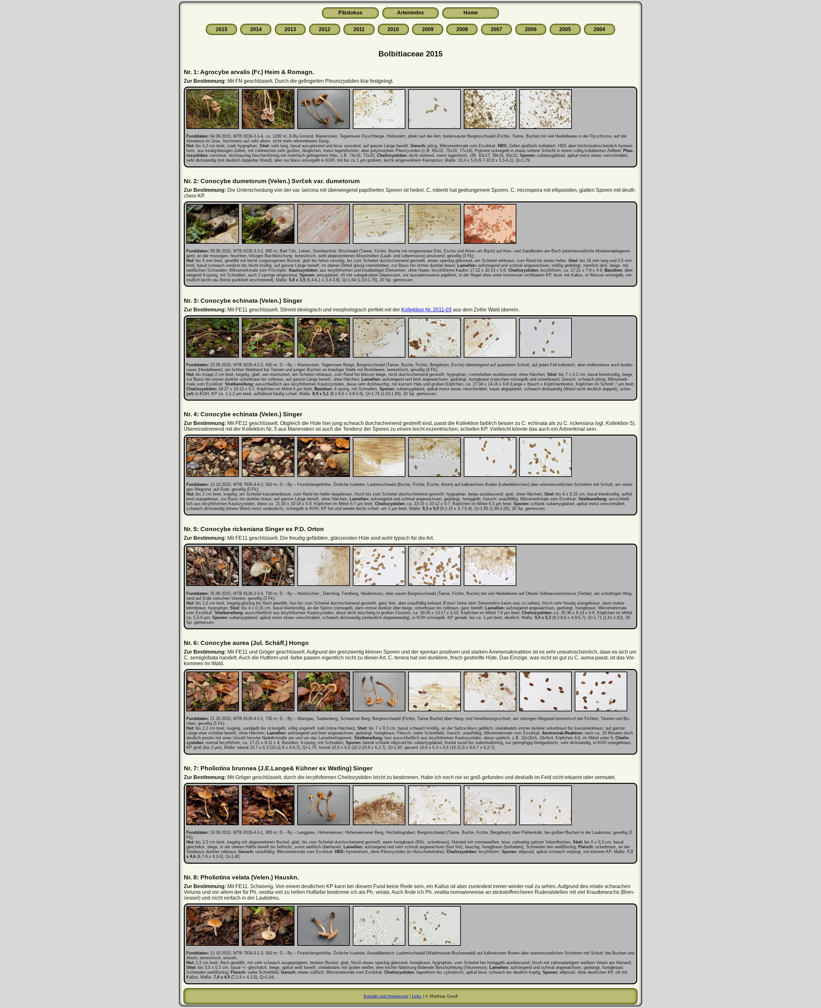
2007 (496, 29)
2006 (531, 29)
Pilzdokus (350, 12)
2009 (428, 29)
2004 (599, 29)
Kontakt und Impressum (386, 996)
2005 (565, 29)
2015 (221, 29)
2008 (462, 29)
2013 (290, 29)
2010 (393, 29)
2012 (324, 29)
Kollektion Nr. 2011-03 (426, 309)
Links (417, 996)
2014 (256, 29)
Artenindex (410, 12)
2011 (359, 29)
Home (470, 12)
